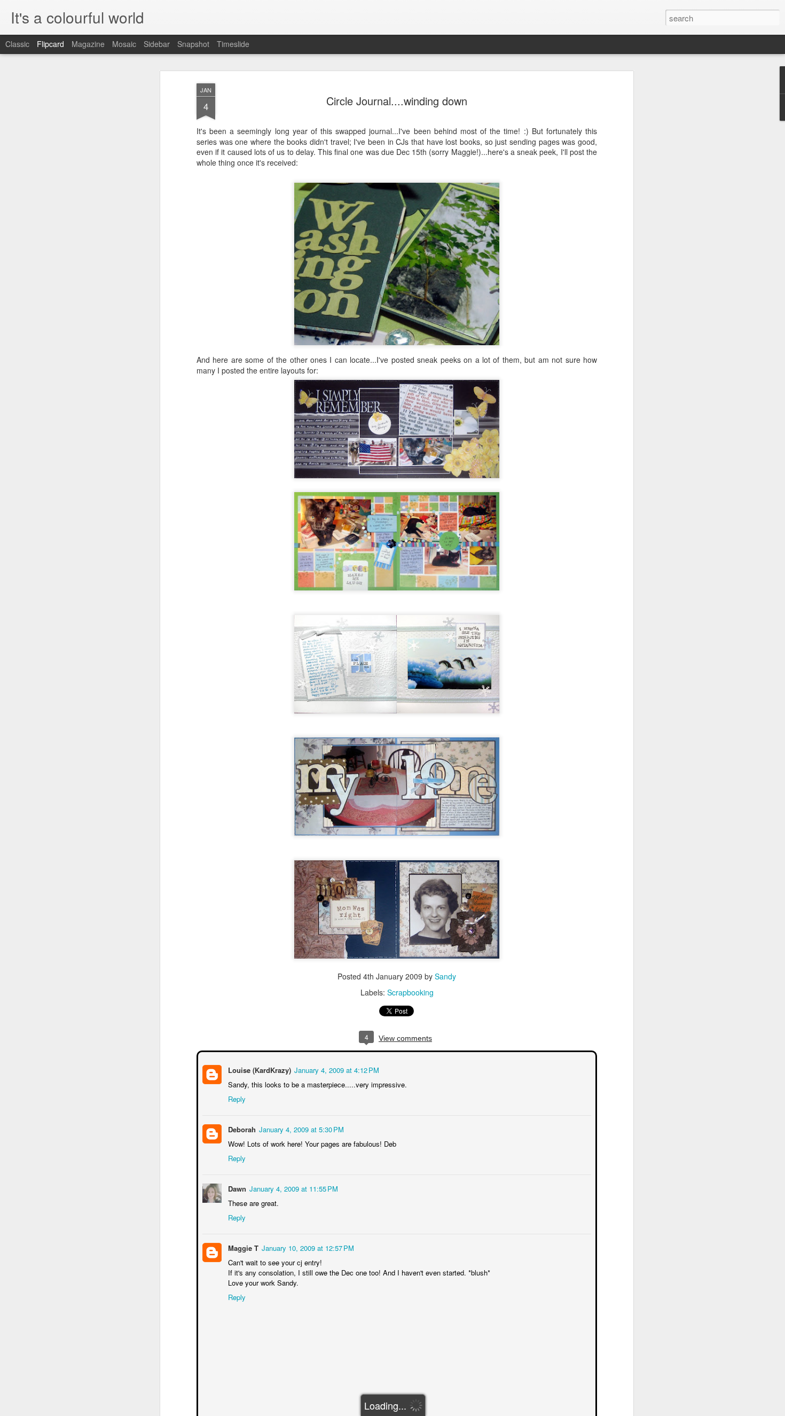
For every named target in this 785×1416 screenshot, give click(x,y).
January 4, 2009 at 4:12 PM (335, 1069)
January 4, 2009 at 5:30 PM (300, 1128)
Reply (236, 1098)
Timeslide (233, 43)
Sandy (445, 976)
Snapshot (193, 43)
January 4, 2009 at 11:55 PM (292, 1187)
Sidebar (157, 43)
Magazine (88, 43)
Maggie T (242, 1247)
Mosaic (124, 43)
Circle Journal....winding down (396, 100)
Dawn (236, 1187)
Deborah (241, 1128)
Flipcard (50, 43)
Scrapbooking (410, 992)
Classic (17, 43)
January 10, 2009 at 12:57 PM (307, 1247)
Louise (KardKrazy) (258, 1069)
